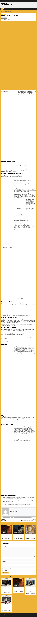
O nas (1, 614)
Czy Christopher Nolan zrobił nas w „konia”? (5, 536)
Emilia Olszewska (33, 538)
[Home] (1, 9)
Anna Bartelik (8, 19)
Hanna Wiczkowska (8, 538)
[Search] (35, 9)
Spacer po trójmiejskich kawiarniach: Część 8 (30, 536)
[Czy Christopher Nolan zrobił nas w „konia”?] (6, 529)
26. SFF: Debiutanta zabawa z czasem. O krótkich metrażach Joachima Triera (5, 607)
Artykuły (2, 534)
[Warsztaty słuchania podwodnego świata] (18, 529)
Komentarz (4, 546)
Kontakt (7, 614)
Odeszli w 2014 (3, 520)
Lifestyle (29, 534)
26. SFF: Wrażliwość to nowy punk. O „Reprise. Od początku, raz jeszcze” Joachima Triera (30, 590)
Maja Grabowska (8, 592)
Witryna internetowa (5, 565)
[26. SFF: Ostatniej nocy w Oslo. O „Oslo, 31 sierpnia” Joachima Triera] (6, 582)
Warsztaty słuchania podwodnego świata (17, 536)
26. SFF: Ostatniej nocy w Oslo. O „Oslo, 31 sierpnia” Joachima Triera (6, 590)
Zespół (4, 614)
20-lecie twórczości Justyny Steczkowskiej (28, 520)
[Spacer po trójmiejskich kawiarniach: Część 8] (30, 529)
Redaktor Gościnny (20, 538)
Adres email (4, 561)
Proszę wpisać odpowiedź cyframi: (7, 568)
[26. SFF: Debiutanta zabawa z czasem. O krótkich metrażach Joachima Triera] (6, 599)
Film (4, 534)
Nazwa (3, 557)
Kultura (6, 534)
